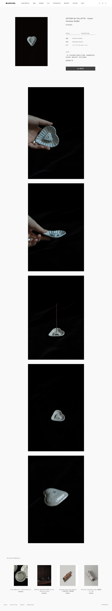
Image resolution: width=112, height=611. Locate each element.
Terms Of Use (13, 604)
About (5, 604)
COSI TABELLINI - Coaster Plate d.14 (20, 589)
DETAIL (68, 33)
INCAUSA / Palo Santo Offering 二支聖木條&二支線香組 (67, 590)
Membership (30, 604)
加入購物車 (80, 68)
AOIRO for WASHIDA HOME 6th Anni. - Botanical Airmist (44, 590)
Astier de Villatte (77, 38)
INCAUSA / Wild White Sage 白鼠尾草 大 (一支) (91, 590)
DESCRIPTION (85, 33)
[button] (53, 596)
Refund (22, 604)
